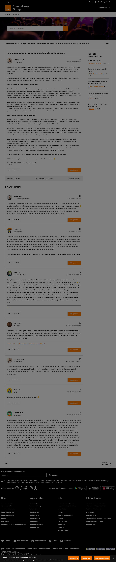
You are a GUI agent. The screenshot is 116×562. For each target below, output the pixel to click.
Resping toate (86, 558)
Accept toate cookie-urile (102, 558)
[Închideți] (113, 558)
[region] (58, 558)
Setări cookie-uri (73, 558)
